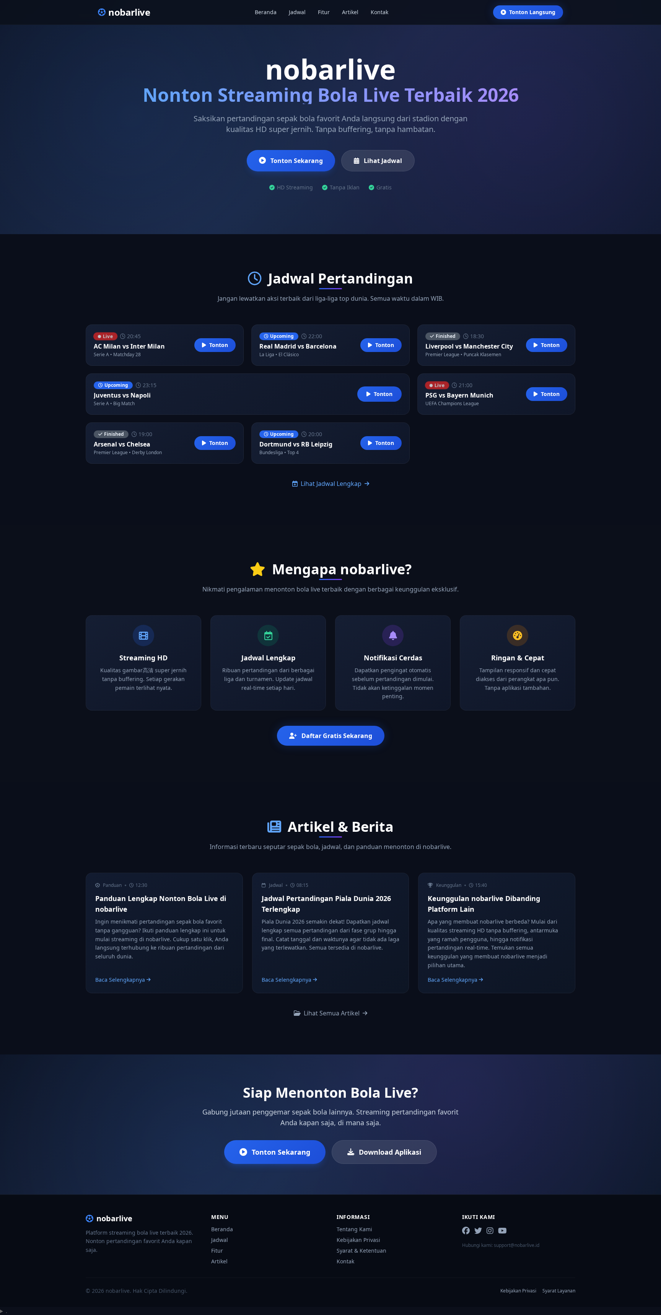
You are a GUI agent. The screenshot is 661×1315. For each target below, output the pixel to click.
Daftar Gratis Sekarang (336, 736)
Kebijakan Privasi (358, 1239)
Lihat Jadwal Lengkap (331, 483)
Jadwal (297, 12)
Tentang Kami (354, 1229)
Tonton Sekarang (296, 160)
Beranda (266, 12)
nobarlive (114, 1218)
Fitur (324, 12)
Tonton (218, 345)
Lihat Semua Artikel (332, 1013)
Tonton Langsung (532, 12)
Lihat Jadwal (383, 160)
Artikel (350, 12)
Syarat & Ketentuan (361, 1250)
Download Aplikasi (390, 1152)
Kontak (379, 12)
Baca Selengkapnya (120, 979)
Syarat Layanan (558, 1291)
